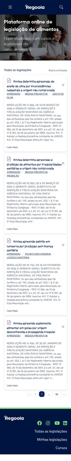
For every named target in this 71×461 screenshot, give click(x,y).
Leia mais (12, 147)
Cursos (61, 448)
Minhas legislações (52, 439)
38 (56, 394)
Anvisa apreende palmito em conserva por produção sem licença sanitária (30, 246)
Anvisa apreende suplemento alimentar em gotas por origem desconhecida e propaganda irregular (31, 328)
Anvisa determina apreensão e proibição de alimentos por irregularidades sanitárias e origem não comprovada (34, 164)
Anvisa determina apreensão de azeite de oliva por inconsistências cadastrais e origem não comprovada (31, 86)
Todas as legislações (50, 431)
